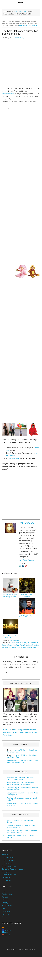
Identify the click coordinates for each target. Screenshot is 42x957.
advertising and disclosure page (28, 25)
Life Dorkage (6, 911)
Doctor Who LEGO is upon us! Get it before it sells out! (22, 804)
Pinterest (7, 935)
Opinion (4, 917)
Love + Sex (5, 914)
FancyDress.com (8, 94)
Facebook (7, 930)
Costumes (30, 643)
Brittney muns (12, 760)
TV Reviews (7, 735)
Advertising (5, 855)
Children (18, 643)
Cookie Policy (6, 880)
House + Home (7, 905)
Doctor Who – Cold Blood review (26, 595)
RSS (5, 928)
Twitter (6, 932)
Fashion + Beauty (7, 894)
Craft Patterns (32, 730)
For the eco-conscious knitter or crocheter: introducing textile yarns (22, 832)
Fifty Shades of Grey (10, 732)
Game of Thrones (31, 732)
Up (38, 647)
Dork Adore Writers (8, 857)
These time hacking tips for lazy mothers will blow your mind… (21, 826)
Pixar (24, 647)
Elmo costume (13, 458)
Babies (13, 643)
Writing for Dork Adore (9, 875)
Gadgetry (5, 903)
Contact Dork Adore (8, 860)
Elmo (17, 645)
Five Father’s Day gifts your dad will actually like (10, 596)
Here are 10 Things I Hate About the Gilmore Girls (22, 756)
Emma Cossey (26, 523)
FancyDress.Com (33, 645)
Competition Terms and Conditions (13, 869)
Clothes (24, 643)
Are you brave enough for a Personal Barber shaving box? (22, 794)
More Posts (23, 560)
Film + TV (5, 900)
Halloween (5, 647)
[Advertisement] (21, 64)
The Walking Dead (19, 730)
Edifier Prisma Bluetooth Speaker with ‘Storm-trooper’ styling (20, 778)
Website (31, 560)
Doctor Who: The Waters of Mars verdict (26, 616)
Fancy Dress (24, 645)
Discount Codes (7, 863)
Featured (13, 640)
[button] (21, 2)
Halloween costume (15, 647)
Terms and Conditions (9, 866)
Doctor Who (12, 645)
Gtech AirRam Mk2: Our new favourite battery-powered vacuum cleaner (20, 783)
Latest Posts (6, 877)
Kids (17, 640)
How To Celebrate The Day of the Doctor (10, 636)
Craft (3, 891)
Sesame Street (31, 647)
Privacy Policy (6, 872)
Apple (21, 732)
